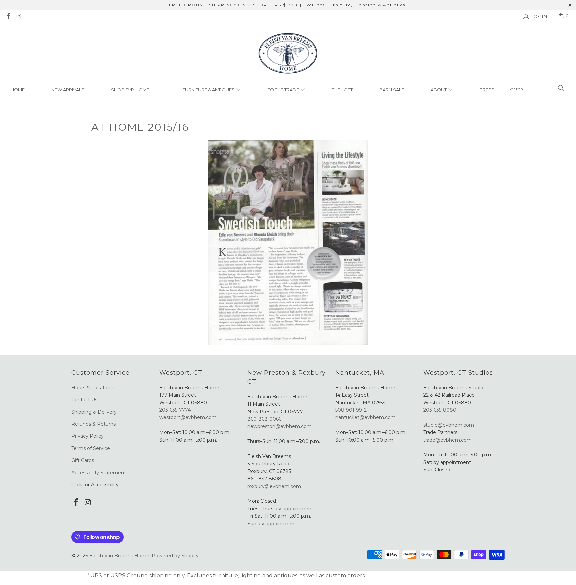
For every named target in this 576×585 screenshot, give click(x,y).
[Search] (561, 89)
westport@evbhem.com (188, 417)
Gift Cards (82, 460)
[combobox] (536, 89)
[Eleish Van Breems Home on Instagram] (19, 16)
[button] (133, 90)
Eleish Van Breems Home (119, 556)
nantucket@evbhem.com (365, 417)
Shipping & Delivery (94, 412)
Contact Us (84, 400)
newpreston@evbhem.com (280, 426)
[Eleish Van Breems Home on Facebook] (8, 16)
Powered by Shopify (175, 556)
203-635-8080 (439, 410)
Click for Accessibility (95, 485)
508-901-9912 (351, 410)
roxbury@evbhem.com (274, 486)
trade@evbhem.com (447, 440)
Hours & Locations (92, 388)
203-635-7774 (175, 410)
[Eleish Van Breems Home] (288, 54)
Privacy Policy (87, 436)
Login (539, 16)
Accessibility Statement (98, 473)
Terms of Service (90, 448)
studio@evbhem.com (448, 425)
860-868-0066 (264, 419)
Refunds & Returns (93, 424)
